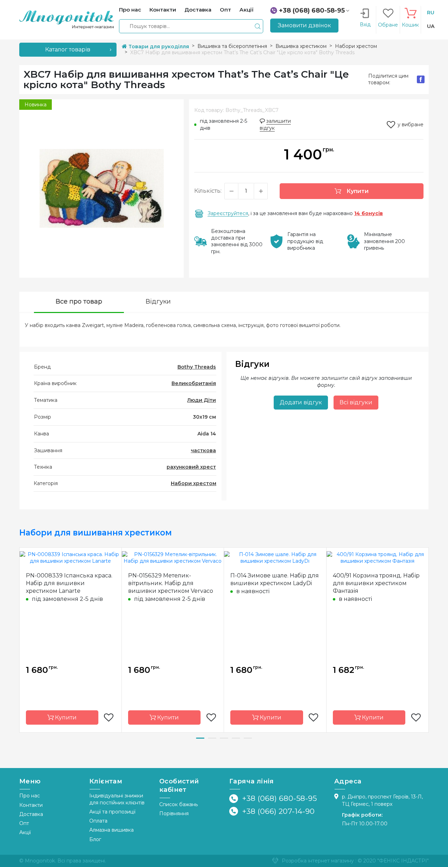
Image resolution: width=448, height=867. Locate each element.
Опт (24, 823)
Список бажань (178, 804)
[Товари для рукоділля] (66, 19)
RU (430, 12)
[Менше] (231, 191)
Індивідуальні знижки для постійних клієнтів (117, 799)
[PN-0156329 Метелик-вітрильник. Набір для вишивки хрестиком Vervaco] (173, 557)
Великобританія (194, 383)
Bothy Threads (196, 367)
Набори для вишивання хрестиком (95, 533)
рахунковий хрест (191, 467)
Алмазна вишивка (111, 830)
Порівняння (174, 813)
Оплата (98, 821)
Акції (25, 832)
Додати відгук (301, 402)
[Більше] (261, 191)
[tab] (79, 302)
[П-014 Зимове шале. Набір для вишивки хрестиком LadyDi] (275, 557)
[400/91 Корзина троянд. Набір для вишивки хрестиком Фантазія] (378, 557)
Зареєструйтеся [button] (228, 213)
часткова (203, 450)
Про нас (29, 796)
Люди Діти (201, 400)
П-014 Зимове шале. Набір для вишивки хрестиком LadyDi (274, 579)
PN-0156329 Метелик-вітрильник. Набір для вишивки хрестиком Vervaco (170, 583)
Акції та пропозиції (112, 812)
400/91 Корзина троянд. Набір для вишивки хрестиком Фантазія (376, 583)
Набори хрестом (193, 483)
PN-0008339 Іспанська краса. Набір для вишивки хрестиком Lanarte (69, 583)
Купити (357, 191)
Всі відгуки (356, 402)
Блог (95, 839)
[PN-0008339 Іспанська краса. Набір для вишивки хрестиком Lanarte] (70, 557)
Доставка (31, 814)
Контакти (31, 805)
